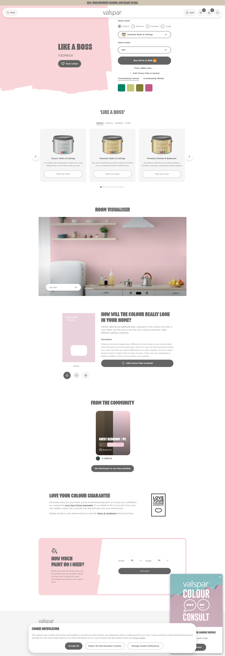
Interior (100, 123)
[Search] (217, 12)
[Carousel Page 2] (103, 187)
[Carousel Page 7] (115, 187)
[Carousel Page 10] (123, 187)
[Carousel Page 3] (106, 187)
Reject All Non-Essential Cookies (104, 646)
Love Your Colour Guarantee (79, 505)
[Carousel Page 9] (120, 187)
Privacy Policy (139, 638)
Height (148, 561)
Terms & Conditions (107, 513)
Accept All (73, 646)
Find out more (63, 174)
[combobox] (144, 34)
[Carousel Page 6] (113, 187)
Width (121, 561)
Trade (127, 123)
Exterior (109, 123)
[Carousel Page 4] (108, 187)
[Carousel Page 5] (110, 187)
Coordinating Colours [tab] (128, 78)
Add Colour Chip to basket (146, 73)
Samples (119, 123)
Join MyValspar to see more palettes (112, 468)
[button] (11, 12)
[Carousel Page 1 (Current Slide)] (101, 187)
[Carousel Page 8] (118, 187)
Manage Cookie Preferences (145, 646)
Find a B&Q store (142, 68)
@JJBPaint (107, 458)
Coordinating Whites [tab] (153, 78)
